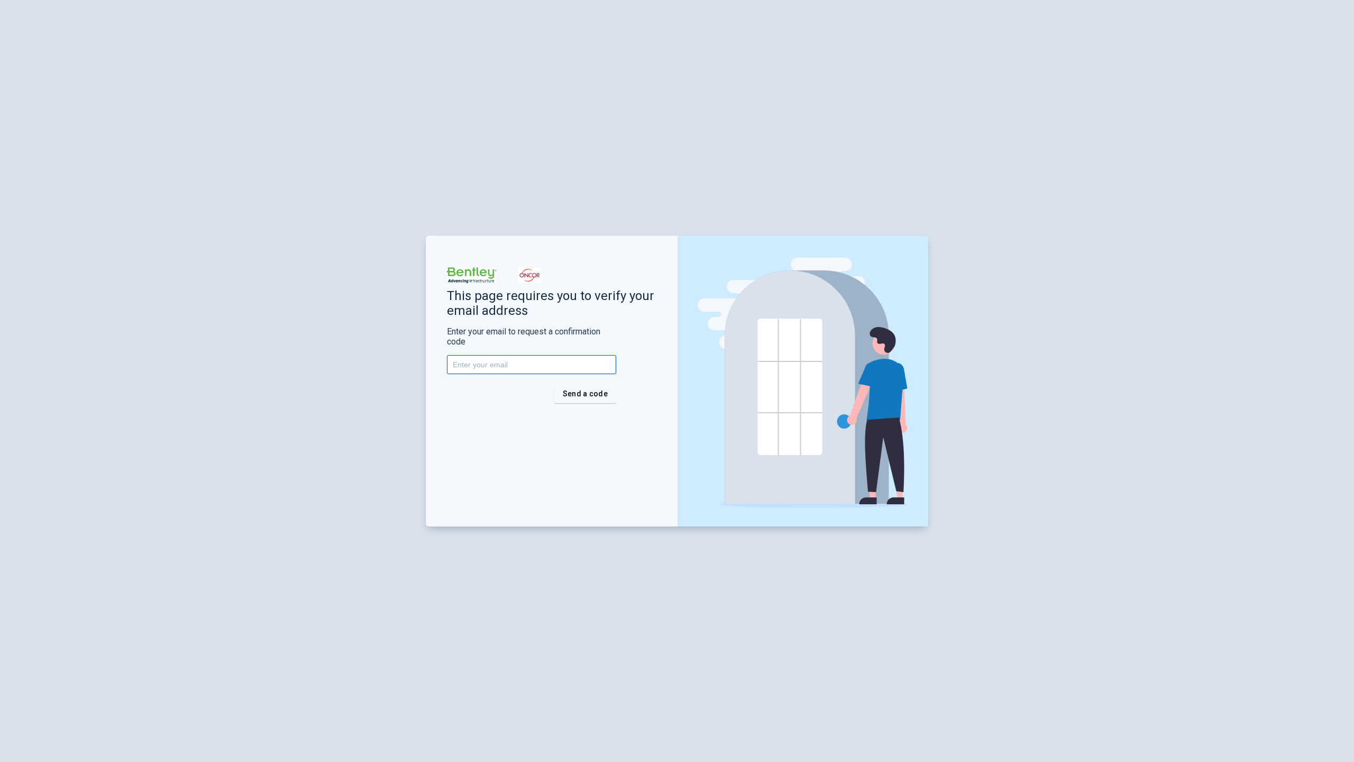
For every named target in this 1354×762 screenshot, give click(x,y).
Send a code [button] (585, 393)
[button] (472, 275)
